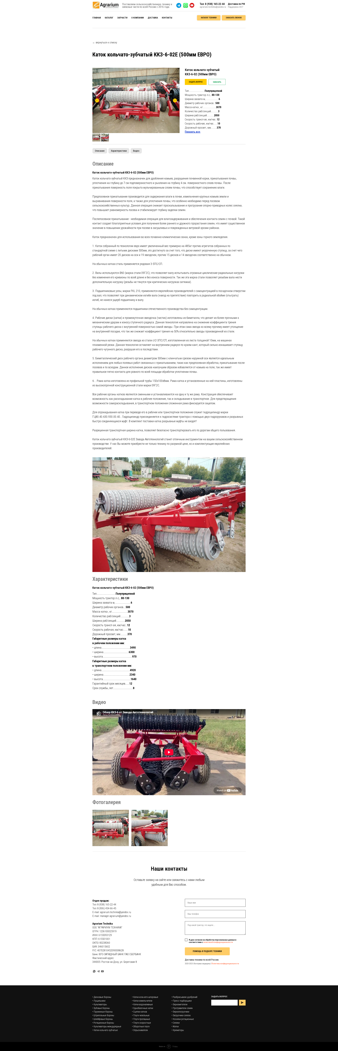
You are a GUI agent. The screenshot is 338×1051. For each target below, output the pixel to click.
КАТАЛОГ (109, 17)
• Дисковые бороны (101, 997)
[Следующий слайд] (175, 100)
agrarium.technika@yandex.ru (213, 7)
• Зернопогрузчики (180, 1011)
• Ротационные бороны (103, 1022)
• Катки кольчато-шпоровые (145, 997)
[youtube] (102, 971)
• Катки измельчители (142, 1000)
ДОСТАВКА (153, 17)
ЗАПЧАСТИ (122, 17)
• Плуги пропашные (141, 1019)
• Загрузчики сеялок (181, 1015)
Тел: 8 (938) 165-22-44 (104, 904)
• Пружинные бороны (102, 1011)
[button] (234, 17)
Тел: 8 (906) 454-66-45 (104, 908)
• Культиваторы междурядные (106, 1026)
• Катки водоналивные (142, 1004)
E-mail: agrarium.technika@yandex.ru (111, 912)
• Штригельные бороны (103, 1015)
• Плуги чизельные (140, 1015)
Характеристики (119, 150)
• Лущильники (98, 1000)
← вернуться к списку (104, 42)
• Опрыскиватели (140, 1030)
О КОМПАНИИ (137, 17)
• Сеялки (176, 1022)
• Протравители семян (182, 1008)
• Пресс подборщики (182, 1000)
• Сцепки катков (139, 1011)
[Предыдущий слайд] (97, 100)
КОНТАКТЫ (167, 17)
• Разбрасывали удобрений (184, 997)
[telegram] (98, 971)
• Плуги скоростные (141, 1022)
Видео (136, 150)
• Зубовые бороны (101, 1008)
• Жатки (175, 1026)
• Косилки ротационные (183, 1019)
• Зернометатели (179, 1004)
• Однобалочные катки (142, 1008)
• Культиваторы (99, 1004)
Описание (100, 150)
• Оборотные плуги (140, 1026)
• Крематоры (178, 1030)
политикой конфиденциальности (218, 942)
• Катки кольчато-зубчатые (105, 1030)
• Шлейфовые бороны (102, 1019)
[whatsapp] (94, 971)
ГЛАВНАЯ (96, 17)
